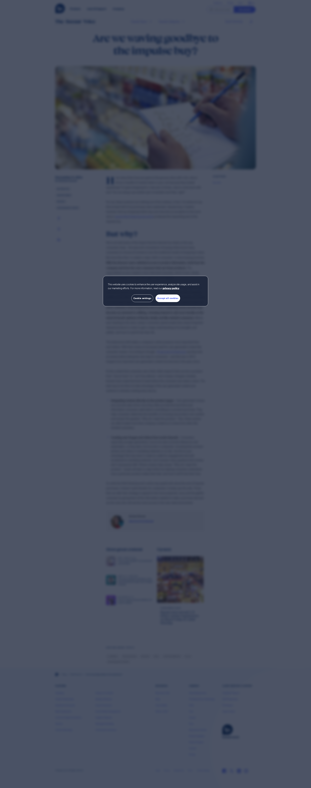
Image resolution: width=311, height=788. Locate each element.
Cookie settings (142, 298)
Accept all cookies (167, 298)
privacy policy (171, 288)
